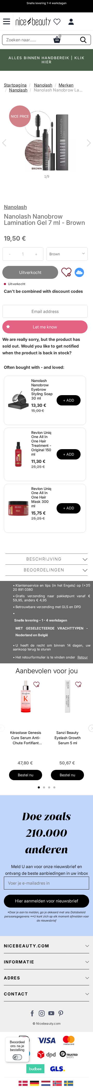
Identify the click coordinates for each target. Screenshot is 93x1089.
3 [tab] (50, 787)
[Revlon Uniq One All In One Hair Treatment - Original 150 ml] (18, 453)
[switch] (17, 1057)
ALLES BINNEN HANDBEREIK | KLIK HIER (47, 60)
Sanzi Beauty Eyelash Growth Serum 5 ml (68, 737)
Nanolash (43, 85)
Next (88, 143)
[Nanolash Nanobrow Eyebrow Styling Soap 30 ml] (18, 400)
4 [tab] (55, 787)
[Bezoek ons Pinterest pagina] (61, 1014)
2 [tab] (45, 787)
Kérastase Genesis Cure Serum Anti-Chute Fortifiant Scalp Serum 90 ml (26, 738)
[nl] (47, 1082)
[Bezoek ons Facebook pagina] (32, 1014)
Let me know (45, 326)
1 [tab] (39, 787)
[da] (24, 1082)
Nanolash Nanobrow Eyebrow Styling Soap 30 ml (42, 389)
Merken (66, 85)
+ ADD (68, 400)
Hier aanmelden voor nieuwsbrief (46, 900)
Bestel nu (25, 775)
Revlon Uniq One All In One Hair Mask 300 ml (41, 497)
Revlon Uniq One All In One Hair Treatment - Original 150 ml (41, 443)
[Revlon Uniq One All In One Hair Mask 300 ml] (18, 507)
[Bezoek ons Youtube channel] (51, 1014)
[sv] (69, 1082)
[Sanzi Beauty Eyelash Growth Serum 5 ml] (67, 696)
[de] (35, 1082)
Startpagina (15, 85)
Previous (5, 143)
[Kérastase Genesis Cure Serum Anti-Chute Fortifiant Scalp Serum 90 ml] (25, 696)
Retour (83, 657)
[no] (58, 1082)
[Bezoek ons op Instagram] (41, 1014)
